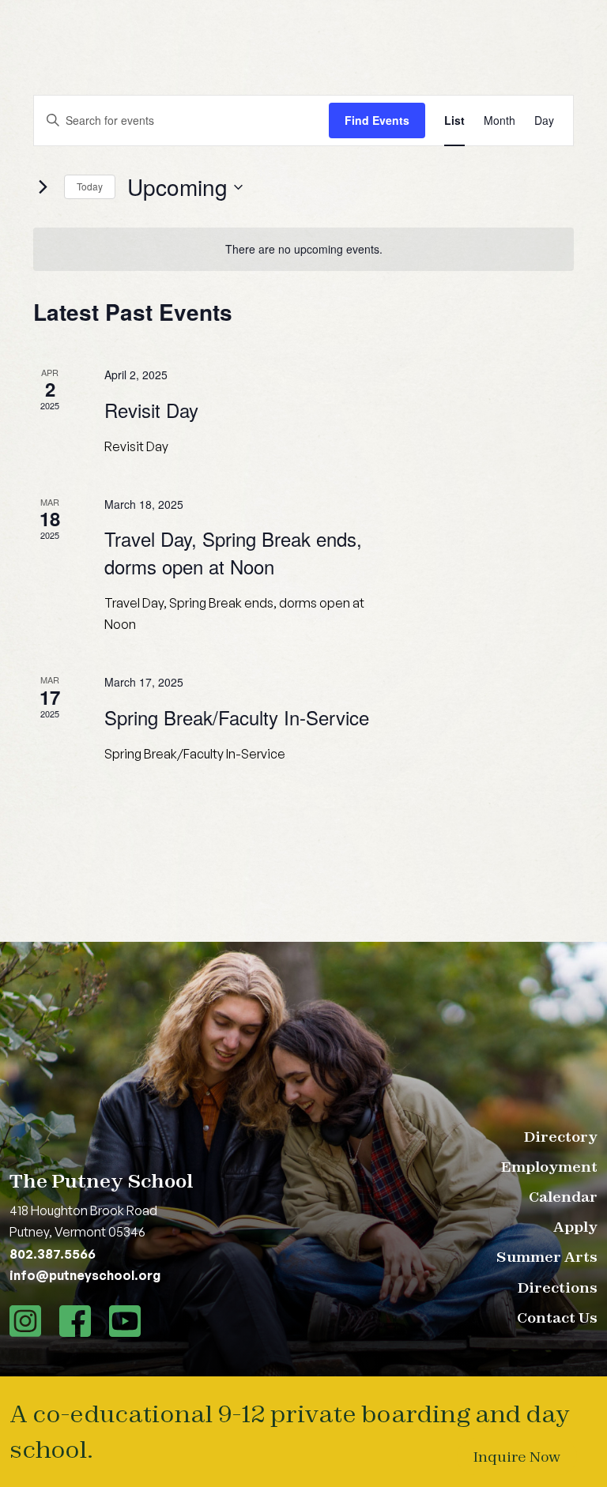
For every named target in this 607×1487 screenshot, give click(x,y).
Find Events (377, 120)
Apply (575, 1227)
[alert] (303, 249)
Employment (549, 1167)
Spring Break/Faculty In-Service (236, 717)
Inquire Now (516, 1456)
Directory (561, 1136)
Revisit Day (151, 410)
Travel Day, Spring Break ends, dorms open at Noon (233, 552)
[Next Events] (42, 187)
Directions (558, 1287)
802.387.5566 (52, 1254)
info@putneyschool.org (84, 1275)
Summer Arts (547, 1257)
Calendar (563, 1197)
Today (90, 186)
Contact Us (557, 1317)
